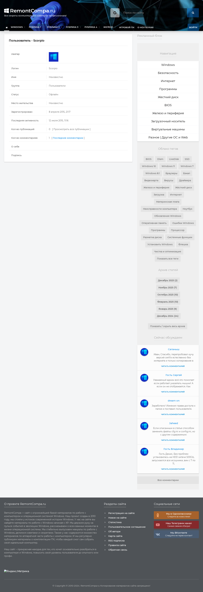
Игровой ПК (126, 27)
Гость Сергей (174, 374)
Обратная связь (117, 549)
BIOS (168, 105)
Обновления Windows (167, 216)
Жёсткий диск (183, 187)
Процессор (177, 230)
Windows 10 (149, 166)
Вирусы (168, 180)
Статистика (114, 522)
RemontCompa (32, 11)
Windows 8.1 (152, 173)
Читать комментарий (173, 366)
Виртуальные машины (168, 129)
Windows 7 (187, 166)
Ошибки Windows (183, 223)
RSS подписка (116, 540)
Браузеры (171, 173)
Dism (160, 159)
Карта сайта (115, 536)
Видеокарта (151, 180)
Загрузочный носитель (168, 121)
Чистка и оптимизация (167, 251)
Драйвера (185, 180)
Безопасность (168, 73)
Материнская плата (167, 201)
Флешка (183, 244)
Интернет (168, 81)
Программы (168, 89)
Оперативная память (154, 223)
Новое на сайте (117, 517)
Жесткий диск (168, 97)
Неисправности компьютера (160, 208)
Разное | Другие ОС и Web (168, 137)
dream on (174, 400)
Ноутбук (187, 208)
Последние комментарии (68, 138)
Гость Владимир (174, 448)
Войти (193, 27)
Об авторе (114, 531)
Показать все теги (167, 258)
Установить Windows (160, 244)
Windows (168, 65)
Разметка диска (152, 237)
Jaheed (173, 423)
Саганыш (173, 349)
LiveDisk (174, 159)
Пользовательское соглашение (127, 526)
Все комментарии (168, 480)
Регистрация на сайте (121, 513)
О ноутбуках (146, 27)
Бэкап (186, 173)
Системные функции (179, 237)
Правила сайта (117, 545)
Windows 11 (168, 166)
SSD (187, 159)
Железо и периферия (168, 113)
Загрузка (159, 194)
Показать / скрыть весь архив (167, 326)
